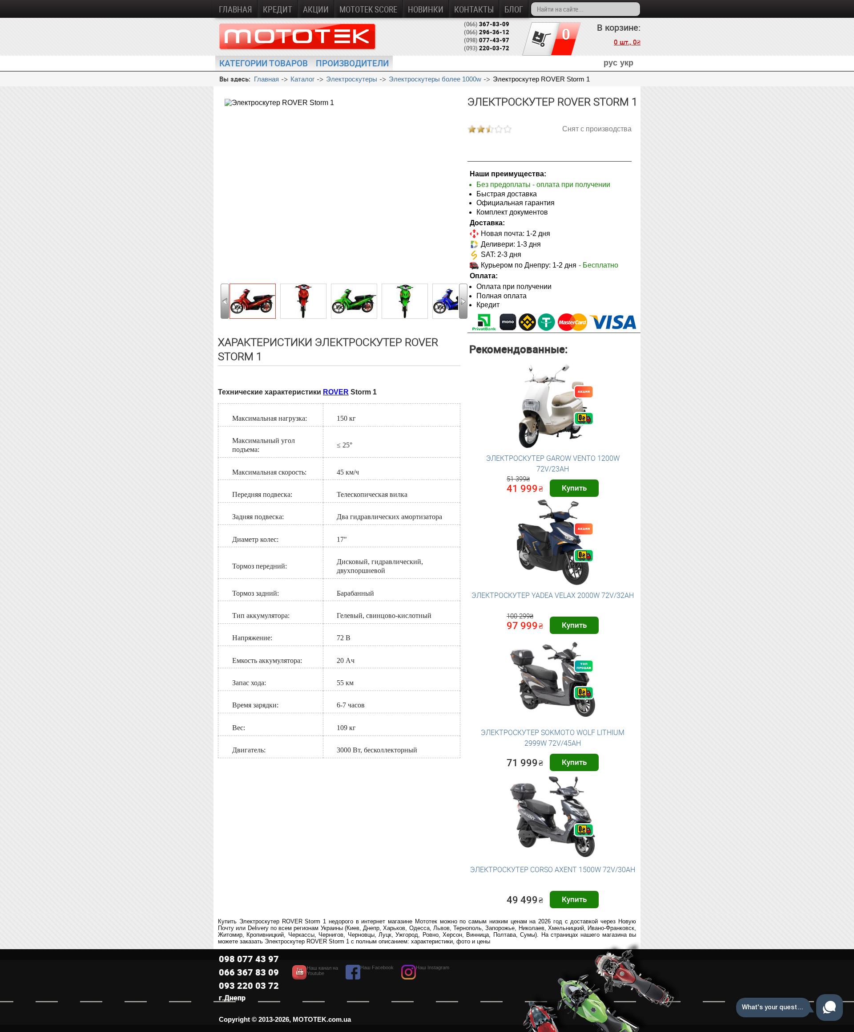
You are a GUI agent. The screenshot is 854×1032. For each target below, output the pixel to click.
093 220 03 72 (249, 985)
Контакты (474, 9)
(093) (486, 48)
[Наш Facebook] (370, 977)
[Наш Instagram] (425, 977)
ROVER (336, 392)
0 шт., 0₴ (627, 41)
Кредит (277, 9)
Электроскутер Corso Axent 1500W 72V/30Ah (552, 869)
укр (626, 62)
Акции (316, 9)
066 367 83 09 (249, 972)
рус (610, 62)
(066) (486, 24)
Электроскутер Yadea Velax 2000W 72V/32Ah (552, 595)
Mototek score (368, 9)
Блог (513, 9)
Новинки (425, 9)
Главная (235, 9)
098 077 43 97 (249, 959)
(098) (486, 40)
